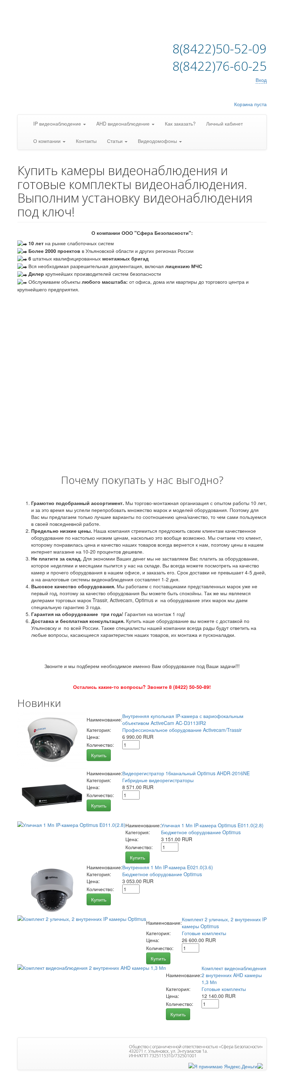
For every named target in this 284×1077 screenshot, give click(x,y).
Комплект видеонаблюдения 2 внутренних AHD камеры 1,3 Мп (234, 975)
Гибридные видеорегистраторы (158, 780)
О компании (47, 140)
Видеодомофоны (158, 140)
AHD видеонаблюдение (123, 123)
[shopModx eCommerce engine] (60, 24)
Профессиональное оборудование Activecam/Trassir (182, 729)
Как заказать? (180, 123)
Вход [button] (261, 79)
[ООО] (260, 1065)
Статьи (115, 140)
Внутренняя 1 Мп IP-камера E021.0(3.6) (167, 867)
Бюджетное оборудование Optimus (201, 832)
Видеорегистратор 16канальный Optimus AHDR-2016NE (186, 773)
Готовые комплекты (204, 933)
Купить (98, 755)
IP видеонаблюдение (57, 123)
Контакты (86, 140)
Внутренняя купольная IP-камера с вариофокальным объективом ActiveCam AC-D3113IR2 (182, 719)
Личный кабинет (224, 123)
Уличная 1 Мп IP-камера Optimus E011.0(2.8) (212, 825)
